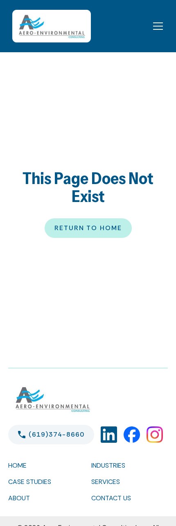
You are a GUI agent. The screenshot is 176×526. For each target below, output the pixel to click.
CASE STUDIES (29, 481)
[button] (158, 26)
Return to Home (88, 228)
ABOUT (19, 498)
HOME (17, 465)
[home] (49, 26)
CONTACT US (111, 498)
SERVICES (105, 481)
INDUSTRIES (108, 465)
